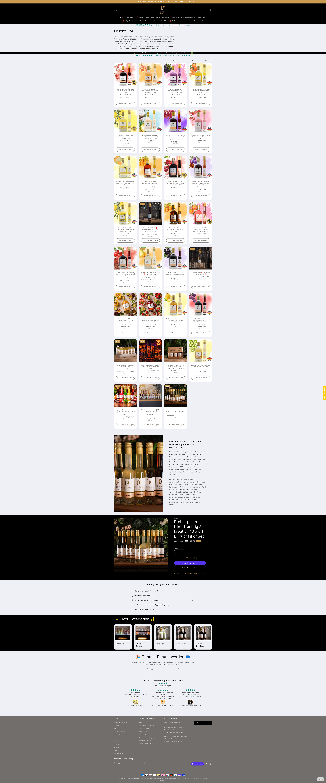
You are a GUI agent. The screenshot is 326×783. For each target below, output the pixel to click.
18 (178, 741)
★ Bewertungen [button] (324, 393)
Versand (184, 545)
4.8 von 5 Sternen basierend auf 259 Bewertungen (172, 25)
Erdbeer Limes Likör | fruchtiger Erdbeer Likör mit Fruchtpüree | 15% (150, 320)
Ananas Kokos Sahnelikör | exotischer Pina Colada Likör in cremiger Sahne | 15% (150, 137)
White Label (143, 731)
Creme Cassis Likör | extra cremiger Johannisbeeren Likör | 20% (175, 274)
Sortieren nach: (178, 61)
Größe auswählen (125, 103)
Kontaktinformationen (194, 778)
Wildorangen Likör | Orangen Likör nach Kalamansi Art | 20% (201, 90)
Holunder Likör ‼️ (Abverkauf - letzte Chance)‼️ (201, 273)
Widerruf (116, 744)
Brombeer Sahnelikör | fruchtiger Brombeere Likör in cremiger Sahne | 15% (176, 90)
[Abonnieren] (177, 670)
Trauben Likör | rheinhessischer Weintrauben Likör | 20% (200, 365)
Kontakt (116, 725)
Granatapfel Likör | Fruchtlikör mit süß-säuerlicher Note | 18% (175, 136)
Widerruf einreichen (203, 723)
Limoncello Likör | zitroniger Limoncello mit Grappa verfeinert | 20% (125, 137)
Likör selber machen (120, 735)
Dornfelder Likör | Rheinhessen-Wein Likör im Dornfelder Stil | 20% (200, 320)
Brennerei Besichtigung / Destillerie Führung (147, 739)
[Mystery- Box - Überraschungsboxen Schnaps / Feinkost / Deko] (190, 702)
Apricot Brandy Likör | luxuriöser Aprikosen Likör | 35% (150, 183)
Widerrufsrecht (159, 778)
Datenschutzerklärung (170, 778)
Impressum (117, 738)
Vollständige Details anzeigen (194, 573)
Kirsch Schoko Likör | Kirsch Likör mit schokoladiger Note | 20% (125, 274)
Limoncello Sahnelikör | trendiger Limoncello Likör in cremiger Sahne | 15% (125, 229)
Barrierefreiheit (119, 753)
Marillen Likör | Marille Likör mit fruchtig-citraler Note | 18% (175, 229)
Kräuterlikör (181, 644)
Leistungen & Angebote (146, 725)
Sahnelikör (120, 644)
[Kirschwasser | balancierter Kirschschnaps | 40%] (135, 702)
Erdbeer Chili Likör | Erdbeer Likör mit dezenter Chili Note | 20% (125, 90)
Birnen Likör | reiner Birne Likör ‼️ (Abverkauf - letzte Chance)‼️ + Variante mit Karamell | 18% (150, 275)
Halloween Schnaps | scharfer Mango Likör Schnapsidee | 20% (150, 366)
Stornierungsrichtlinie (164, 780)
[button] (116, 10)
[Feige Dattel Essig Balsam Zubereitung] (163, 702)
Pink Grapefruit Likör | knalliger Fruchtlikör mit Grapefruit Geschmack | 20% (201, 229)
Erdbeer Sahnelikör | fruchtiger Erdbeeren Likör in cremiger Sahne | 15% (200, 137)
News (116, 728)
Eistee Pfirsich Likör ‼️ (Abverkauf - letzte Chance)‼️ (150, 228)
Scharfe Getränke (200, 645)
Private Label (143, 735)
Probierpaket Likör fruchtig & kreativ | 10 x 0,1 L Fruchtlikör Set (175, 411)
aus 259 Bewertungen (163, 685)
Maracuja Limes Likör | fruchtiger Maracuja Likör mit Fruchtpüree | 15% (125, 320)
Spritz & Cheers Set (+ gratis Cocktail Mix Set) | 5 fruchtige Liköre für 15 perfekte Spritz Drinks (125, 412)
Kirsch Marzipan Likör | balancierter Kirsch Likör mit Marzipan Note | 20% (175, 183)
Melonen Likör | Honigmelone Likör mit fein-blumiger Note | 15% (125, 183)
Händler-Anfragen (144, 728)
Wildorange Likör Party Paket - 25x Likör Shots (125, 365)
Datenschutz (118, 741)
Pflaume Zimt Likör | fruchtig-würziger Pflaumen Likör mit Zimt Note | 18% (201, 183)
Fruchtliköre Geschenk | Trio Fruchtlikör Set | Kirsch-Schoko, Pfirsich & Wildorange (175, 366)
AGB (115, 750)
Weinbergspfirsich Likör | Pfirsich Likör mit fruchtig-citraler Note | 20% (150, 90)
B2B (140, 722)
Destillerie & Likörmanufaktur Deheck (133, 778)
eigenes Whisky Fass (146, 743)
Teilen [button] (178, 573)
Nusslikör (160, 644)
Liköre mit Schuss (140, 645)
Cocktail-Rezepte (119, 731)
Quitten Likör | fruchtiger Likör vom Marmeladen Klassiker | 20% (175, 320)
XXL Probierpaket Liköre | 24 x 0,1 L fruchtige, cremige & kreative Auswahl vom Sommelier (150, 412)
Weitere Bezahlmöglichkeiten (190, 567)
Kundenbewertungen (121, 722)
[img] (163, 683)
